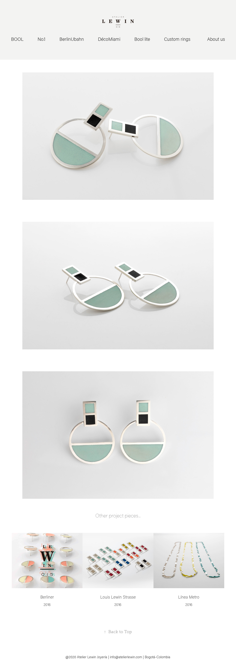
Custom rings (177, 39)
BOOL (17, 39)
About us (216, 39)
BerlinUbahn (71, 39)
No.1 (41, 39)
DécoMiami (109, 39)
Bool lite (142, 39)
